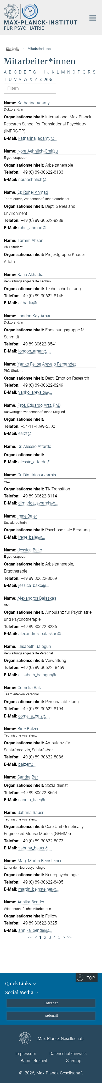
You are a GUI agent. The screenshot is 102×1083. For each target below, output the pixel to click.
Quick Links (18, 983)
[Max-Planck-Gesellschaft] (28, 1038)
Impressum (25, 1053)
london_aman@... (34, 351)
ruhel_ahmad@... (33, 227)
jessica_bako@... (33, 585)
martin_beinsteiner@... (38, 889)
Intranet (51, 1003)
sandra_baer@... (33, 799)
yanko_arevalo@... (35, 392)
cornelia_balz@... (34, 716)
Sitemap (73, 1060)
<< (30, 937)
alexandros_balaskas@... (41, 633)
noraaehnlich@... (33, 179)
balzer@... (27, 764)
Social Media (20, 992)
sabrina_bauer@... (35, 847)
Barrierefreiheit (34, 1060)
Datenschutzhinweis (68, 1053)
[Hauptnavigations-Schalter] (92, 18)
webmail (51, 1016)
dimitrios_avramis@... (38, 503)
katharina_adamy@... (38, 138)
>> (69, 937)
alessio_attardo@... (36, 461)
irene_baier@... (31, 537)
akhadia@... (29, 302)
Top (91, 978)
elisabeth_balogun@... (38, 674)
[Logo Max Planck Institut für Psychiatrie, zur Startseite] (41, 17)
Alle (48, 79)
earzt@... (26, 433)
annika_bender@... (35, 930)
